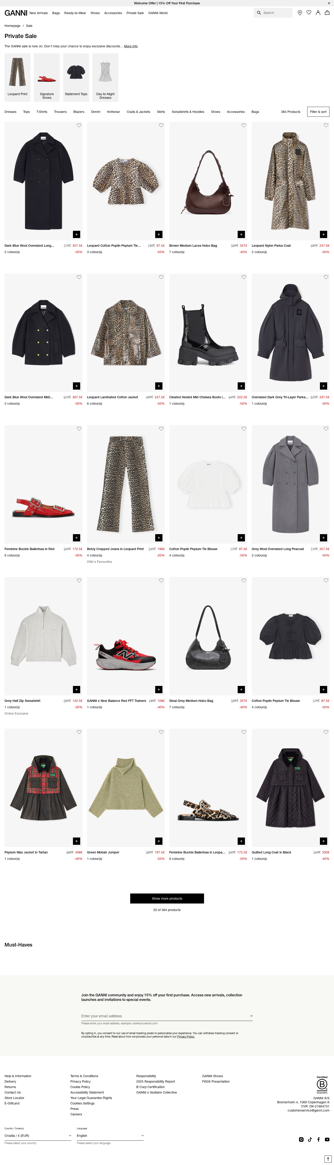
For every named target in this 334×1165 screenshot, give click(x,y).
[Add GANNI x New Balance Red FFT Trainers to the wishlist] (161, 580)
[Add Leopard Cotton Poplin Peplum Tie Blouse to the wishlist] (161, 125)
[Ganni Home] (16, 13)
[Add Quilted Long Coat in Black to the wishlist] (326, 732)
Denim (95, 112)
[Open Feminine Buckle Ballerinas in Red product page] (43, 484)
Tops (26, 112)
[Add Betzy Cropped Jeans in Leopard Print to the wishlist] (161, 428)
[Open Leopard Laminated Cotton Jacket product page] (126, 333)
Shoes (215, 112)
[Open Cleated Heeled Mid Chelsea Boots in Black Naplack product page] (208, 333)
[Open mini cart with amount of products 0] (327, 12)
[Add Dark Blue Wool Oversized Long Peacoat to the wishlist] (79, 125)
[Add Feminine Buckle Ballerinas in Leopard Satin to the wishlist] (243, 732)
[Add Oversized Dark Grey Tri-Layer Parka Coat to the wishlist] (326, 277)
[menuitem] (39, 13)
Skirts (161, 112)
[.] (167, 3)
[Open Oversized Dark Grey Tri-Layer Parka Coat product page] (291, 333)
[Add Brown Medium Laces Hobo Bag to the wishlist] (243, 125)
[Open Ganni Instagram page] (301, 1139)
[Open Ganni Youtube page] (327, 1139)
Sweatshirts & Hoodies (188, 112)
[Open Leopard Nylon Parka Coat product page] (291, 181)
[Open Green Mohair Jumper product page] (126, 788)
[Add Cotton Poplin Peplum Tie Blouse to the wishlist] (243, 428)
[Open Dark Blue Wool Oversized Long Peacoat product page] (43, 181)
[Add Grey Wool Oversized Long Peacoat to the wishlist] (326, 428)
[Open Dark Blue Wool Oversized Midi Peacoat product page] (43, 333)
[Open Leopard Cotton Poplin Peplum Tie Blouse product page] (126, 181)
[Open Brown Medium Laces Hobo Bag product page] (208, 181)
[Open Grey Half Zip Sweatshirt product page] (43, 636)
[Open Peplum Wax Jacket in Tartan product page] (43, 788)
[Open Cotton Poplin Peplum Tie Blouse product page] (208, 484)
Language (82, 1128)
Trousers (60, 112)
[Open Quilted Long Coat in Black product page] (291, 788)
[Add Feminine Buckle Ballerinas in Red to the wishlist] (79, 428)
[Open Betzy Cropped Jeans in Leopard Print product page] (126, 484)
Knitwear (113, 112)
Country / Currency (14, 1128)
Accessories (236, 112)
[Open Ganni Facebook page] (318, 1139)
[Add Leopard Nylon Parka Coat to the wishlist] (326, 125)
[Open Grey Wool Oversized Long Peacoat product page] (291, 484)
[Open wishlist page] (309, 12)
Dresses (10, 112)
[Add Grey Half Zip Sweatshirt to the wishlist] (79, 580)
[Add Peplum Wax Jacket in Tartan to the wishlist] (79, 732)
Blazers (78, 112)
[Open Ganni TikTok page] (310, 1139)
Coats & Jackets (138, 112)
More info (131, 46)
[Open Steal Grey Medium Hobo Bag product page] (208, 636)
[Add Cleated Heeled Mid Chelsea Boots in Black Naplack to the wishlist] (243, 277)
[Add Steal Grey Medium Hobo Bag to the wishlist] (243, 580)
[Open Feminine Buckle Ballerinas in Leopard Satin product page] (208, 788)
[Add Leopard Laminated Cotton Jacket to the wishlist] (161, 277)
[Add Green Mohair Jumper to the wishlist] (161, 732)
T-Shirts (42, 112)
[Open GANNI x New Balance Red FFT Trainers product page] (126, 636)
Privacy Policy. (186, 1036)
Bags (255, 112)
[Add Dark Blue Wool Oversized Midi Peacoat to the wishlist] (79, 277)
